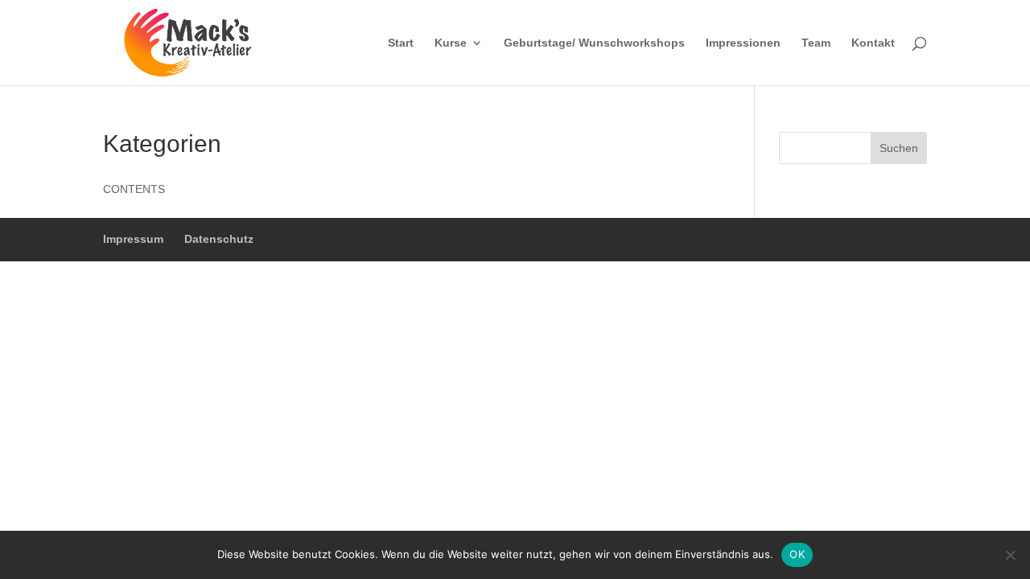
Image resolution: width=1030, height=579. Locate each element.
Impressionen (743, 43)
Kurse (451, 43)
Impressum (133, 238)
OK (797, 554)
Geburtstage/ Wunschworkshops (594, 43)
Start (401, 43)
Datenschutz (218, 238)
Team (815, 43)
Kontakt (873, 43)
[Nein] (1010, 555)
